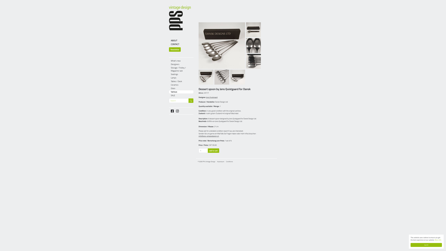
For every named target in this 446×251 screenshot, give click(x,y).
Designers (175, 64)
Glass (173, 88)
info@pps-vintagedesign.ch (209, 136)
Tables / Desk (176, 81)
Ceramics (174, 84)
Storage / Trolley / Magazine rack (178, 69)
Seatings (174, 74)
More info (438, 240)
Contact (175, 44)
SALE (173, 95)
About (174, 40)
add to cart (213, 150)
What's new (176, 60)
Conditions (229, 161)
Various (174, 91)
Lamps (173, 77)
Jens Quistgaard (212, 97)
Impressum (220, 161)
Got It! (426, 245)
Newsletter (175, 49)
